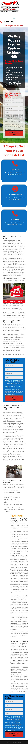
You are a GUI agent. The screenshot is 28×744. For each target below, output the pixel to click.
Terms (13, 129)
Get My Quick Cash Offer (14, 133)
